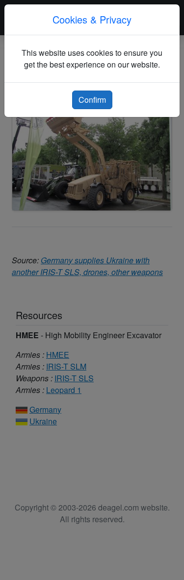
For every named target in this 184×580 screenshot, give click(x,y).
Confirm (92, 99)
